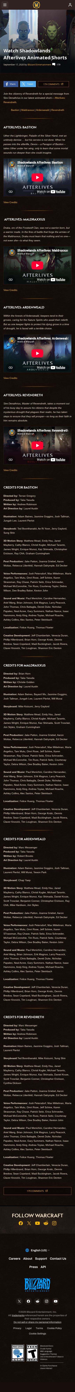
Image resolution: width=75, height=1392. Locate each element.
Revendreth (57, 110)
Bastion (15, 110)
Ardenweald (42, 110)
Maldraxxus (27, 110)
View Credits (10, 202)
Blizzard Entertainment (39, 64)
